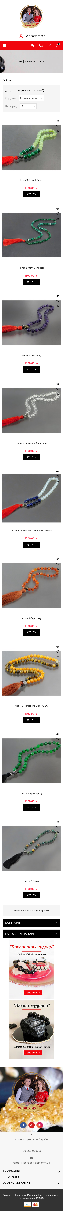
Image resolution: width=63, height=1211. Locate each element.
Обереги (30, 61)
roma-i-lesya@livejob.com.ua (31, 1162)
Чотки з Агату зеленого (31, 267)
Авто (41, 61)
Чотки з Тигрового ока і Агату (31, 705)
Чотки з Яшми (31, 881)
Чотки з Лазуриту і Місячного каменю (31, 530)
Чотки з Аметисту (31, 355)
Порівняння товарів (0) (31, 90)
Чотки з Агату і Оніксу (31, 180)
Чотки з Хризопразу (31, 793)
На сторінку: (11, 106)
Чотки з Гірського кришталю (31, 443)
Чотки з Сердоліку (31, 618)
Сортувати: (11, 98)
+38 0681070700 (31, 1151)
